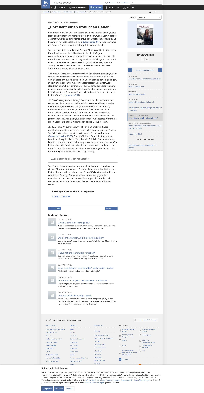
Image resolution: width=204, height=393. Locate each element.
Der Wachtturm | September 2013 (75, 12)
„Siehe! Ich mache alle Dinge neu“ (74, 222)
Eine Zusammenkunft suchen (147, 330)
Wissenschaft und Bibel (53, 358)
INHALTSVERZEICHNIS (145, 70)
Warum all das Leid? (136, 85)
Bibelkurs (49, 336)
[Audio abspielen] (150, 12)
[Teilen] (155, 12)
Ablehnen (59, 388)
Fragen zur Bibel (135, 134)
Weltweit (97, 364)
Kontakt (97, 341)
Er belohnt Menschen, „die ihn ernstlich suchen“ (81, 237)
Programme (74, 352)
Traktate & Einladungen (77, 339)
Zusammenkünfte (100, 348)
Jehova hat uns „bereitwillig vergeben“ (76, 252)
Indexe (72, 355)
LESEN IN (132, 17)
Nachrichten (98, 325)
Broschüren (73, 336)
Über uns (97, 331)
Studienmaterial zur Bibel (54, 339)
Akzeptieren (47, 388)
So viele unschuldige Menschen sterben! (145, 77)
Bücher (72, 333)
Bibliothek (46, 12)
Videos (72, 364)
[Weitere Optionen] (159, 12)
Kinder (48, 352)
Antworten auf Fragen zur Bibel (55, 329)
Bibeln (72, 329)
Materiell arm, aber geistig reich (141, 101)
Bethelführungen (99, 345)
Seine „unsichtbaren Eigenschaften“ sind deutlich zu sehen (86, 267)
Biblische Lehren (51, 325)
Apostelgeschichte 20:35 (60, 136)
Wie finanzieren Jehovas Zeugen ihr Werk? (143, 146)
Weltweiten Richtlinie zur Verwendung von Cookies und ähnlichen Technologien (118, 380)
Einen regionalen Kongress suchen (126, 336)
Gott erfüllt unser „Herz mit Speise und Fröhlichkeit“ (83, 280)
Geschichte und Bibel (52, 361)
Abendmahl (98, 351)
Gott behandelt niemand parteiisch (75, 295)
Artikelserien (74, 342)
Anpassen (70, 388)
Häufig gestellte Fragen (101, 335)
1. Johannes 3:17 (71, 95)
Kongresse (97, 354)
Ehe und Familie (51, 345)
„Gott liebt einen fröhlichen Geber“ (143, 117)
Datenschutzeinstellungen (93, 382)
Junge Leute (49, 348)
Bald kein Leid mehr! (137, 93)
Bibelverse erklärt (51, 333)
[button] (77, 7)
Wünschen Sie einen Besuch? (103, 338)
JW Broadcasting (75, 361)
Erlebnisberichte (99, 360)
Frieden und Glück (51, 342)
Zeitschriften (56, 12)
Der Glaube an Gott (52, 355)
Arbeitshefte (74, 348)
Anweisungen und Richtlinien (79, 358)
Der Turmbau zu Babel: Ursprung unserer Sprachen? (145, 109)
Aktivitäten (97, 357)
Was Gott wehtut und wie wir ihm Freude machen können (145, 125)
